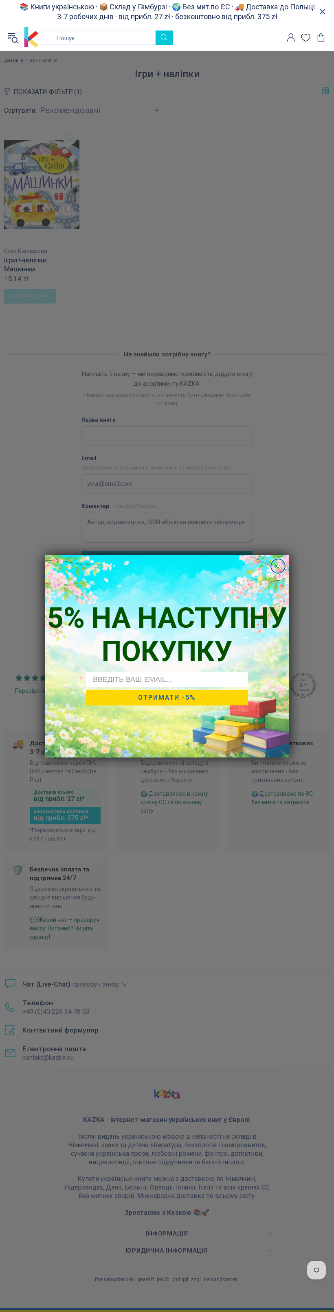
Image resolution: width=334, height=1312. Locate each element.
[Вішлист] (305, 37)
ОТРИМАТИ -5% (167, 697)
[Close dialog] (278, 566)
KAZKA (31, 37)
